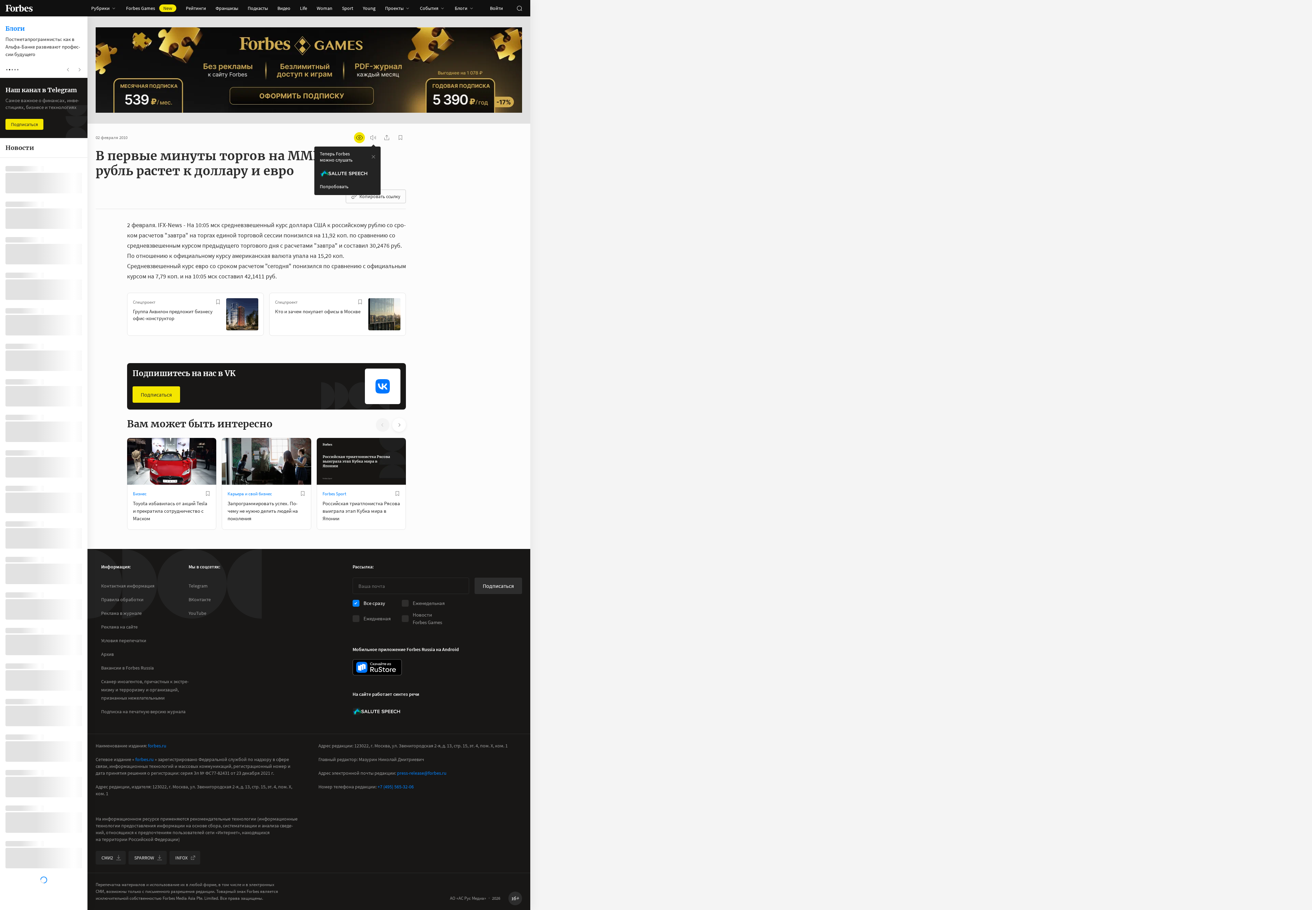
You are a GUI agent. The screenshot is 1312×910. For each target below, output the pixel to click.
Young (369, 8)
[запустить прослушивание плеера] (373, 137)
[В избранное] (218, 302)
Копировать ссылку (379, 196)
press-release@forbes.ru (422, 773)
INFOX (181, 858)
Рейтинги (196, 8)
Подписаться (156, 394)
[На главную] (19, 8)
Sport (347, 8)
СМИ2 (107, 858)
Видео (283, 8)
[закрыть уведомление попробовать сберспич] (373, 156)
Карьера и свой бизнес (250, 494)
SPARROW (144, 858)
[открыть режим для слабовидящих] (359, 137)
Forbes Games (149, 8)
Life (303, 8)
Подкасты (258, 8)
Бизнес (140, 494)
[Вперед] (416, 315)
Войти (496, 8)
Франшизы (227, 8)
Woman (324, 8)
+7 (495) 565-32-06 (396, 787)
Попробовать (334, 186)
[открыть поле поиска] (519, 8)
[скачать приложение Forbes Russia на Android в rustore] (377, 667)
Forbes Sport (334, 494)
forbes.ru (157, 746)
